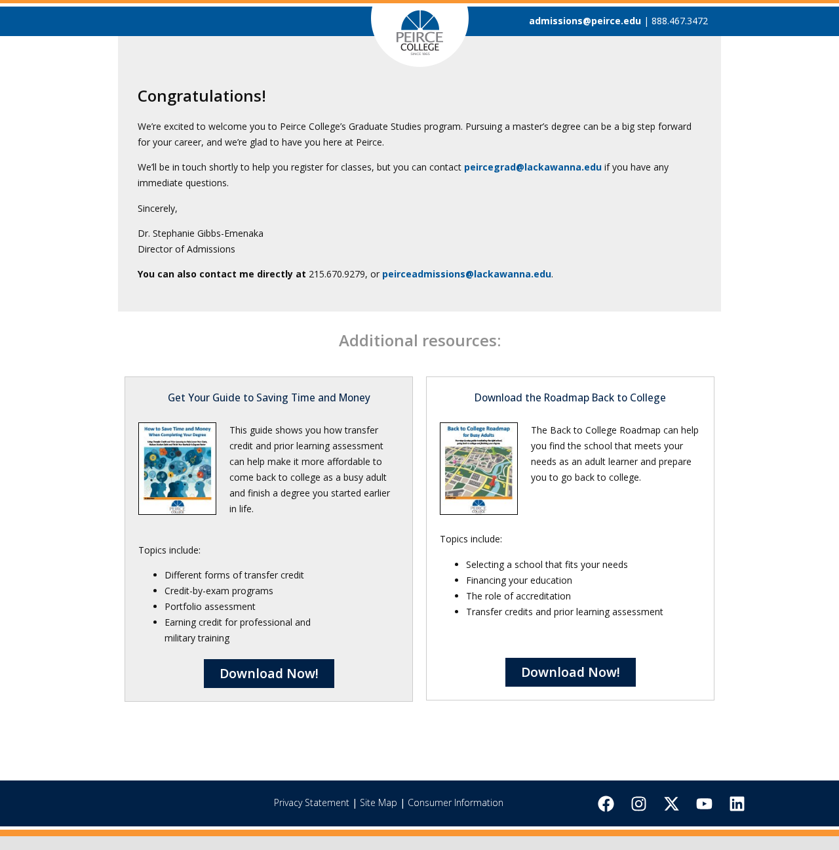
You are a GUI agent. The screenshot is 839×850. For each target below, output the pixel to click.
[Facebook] (605, 803)
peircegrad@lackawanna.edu (533, 167)
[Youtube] (704, 803)
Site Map (378, 802)
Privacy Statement (311, 802)
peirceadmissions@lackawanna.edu (466, 274)
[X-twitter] (671, 803)
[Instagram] (638, 803)
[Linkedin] (736, 803)
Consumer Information (455, 802)
